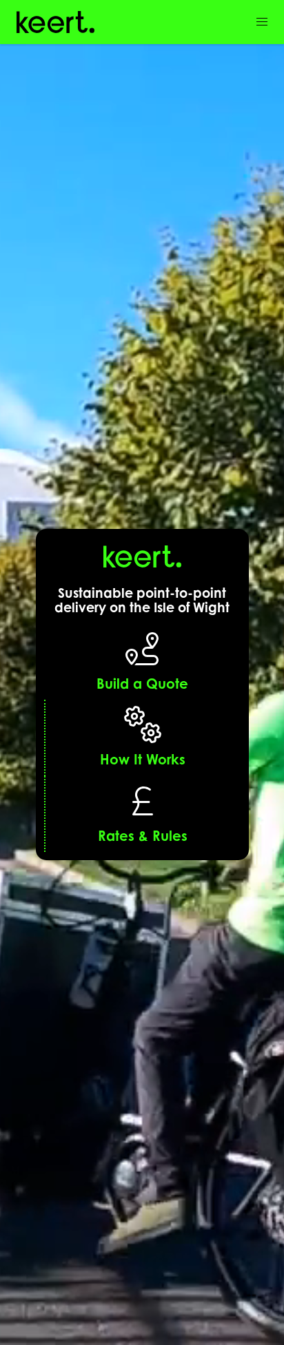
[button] (262, 22)
